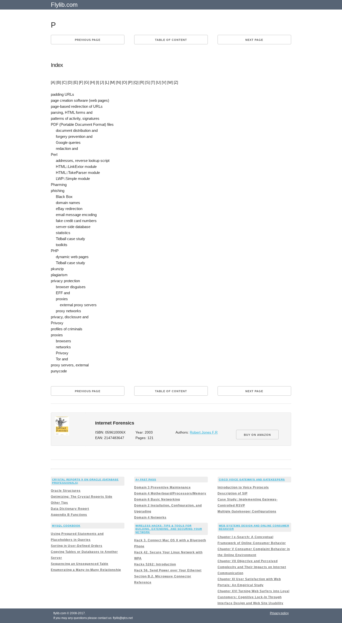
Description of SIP (233, 493)
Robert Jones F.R (204, 432)
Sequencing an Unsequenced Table (79, 564)
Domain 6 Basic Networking (157, 499)
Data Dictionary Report (70, 508)
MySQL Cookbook (66, 525)
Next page (254, 39)
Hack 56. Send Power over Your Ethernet (168, 570)
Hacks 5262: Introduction (155, 564)
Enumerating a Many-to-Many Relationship (86, 570)
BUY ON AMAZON (257, 434)
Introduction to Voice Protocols (243, 487)
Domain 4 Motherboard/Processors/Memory (170, 493)
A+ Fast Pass (145, 479)
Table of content (171, 39)
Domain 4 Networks (150, 517)
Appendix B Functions (69, 514)
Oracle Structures (66, 490)
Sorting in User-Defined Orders (76, 546)
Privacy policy (279, 613)
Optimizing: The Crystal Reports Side (81, 496)
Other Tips (59, 502)
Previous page (87, 39)
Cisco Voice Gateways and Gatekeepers (252, 479)
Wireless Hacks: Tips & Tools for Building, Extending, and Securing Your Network (168, 529)
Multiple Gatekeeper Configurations (247, 511)
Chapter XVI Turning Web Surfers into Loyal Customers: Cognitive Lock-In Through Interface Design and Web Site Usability (253, 597)
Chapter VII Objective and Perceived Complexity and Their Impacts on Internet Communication (252, 567)
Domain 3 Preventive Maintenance (162, 487)
